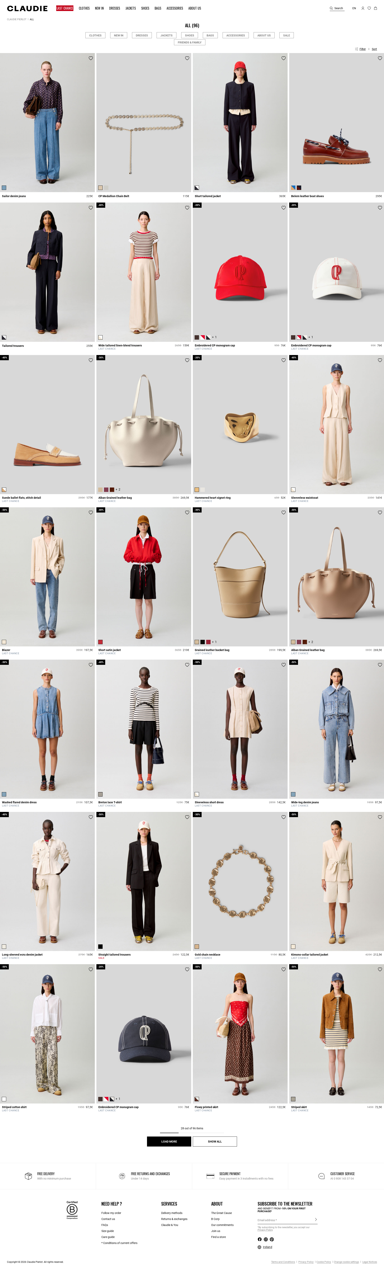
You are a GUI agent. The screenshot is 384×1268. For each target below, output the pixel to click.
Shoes (189, 35)
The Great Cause (221, 1213)
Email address (266, 1220)
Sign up (316, 1220)
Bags (210, 35)
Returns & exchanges (174, 1219)
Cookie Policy (323, 1262)
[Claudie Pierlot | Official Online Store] (27, 8)
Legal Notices (369, 1262)
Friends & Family (190, 42)
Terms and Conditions (283, 1262)
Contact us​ (108, 1219)
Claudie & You (169, 1225)
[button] (63, 8)
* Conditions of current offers (119, 1243)
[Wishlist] (91, 58)
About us (264, 35)
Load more (169, 1141)
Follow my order (111, 1213)
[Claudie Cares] (72, 1209)
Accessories (235, 35)
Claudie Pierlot (16, 19)
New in (118, 35)
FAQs (104, 1225)
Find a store (218, 1237)
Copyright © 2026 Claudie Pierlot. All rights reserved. (35, 1262)
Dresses (142, 35)
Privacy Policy (306, 1262)
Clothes (95, 35)
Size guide (107, 1231)
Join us (215, 1231)
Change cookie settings (346, 1262)
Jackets (166, 35)
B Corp (215, 1219)
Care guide (108, 1237)
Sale (286, 35)
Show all (215, 1141)
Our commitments (222, 1225)
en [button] (354, 8)
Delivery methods (171, 1213)
